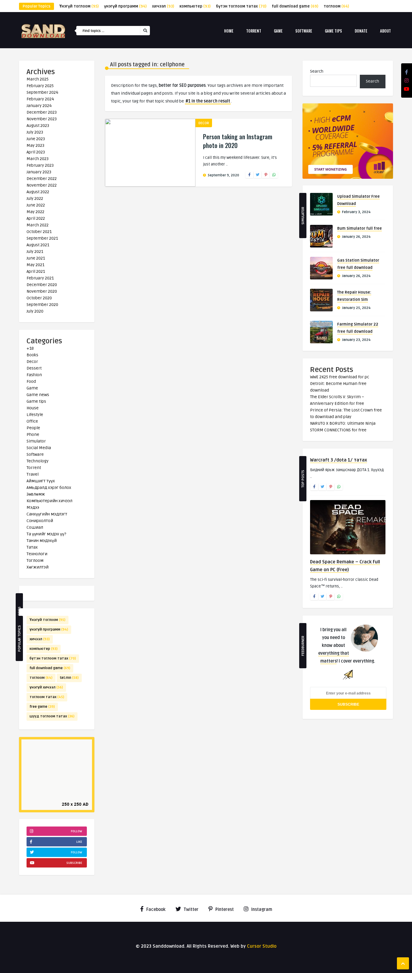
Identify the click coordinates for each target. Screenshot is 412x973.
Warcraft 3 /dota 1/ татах (338, 460)
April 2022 (36, 218)
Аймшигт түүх (41, 480)
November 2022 (42, 185)
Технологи (37, 553)
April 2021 (36, 271)
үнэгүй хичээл (46, 687)
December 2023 (42, 112)
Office (32, 421)
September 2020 (42, 304)
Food (31, 381)
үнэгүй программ (125, 6)
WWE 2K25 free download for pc (339, 376)
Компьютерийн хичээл (49, 500)
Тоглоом (35, 560)
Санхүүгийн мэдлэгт (47, 514)
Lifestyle (35, 414)
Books (32, 354)
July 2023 (35, 132)
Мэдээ (33, 507)
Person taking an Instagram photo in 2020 (237, 141)
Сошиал (35, 527)
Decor (32, 361)
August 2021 (38, 244)
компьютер (195, 6)
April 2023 (36, 152)
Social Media (39, 447)
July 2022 (35, 198)
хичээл (163, 6)
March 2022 (38, 225)
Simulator (36, 441)
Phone (33, 434)
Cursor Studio (262, 946)
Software (303, 31)
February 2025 (40, 85)
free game (42, 706)
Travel (33, 474)
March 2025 (38, 79)
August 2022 (38, 191)
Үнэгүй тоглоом (79, 6)
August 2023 (38, 125)
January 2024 (39, 105)
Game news (38, 394)
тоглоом (336, 6)
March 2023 (38, 158)
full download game (295, 6)
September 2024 (42, 92)
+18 (30, 348)
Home (228, 31)
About (385, 31)
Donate (361, 31)
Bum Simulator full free (359, 228)
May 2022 (35, 211)
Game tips (333, 31)
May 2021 (35, 264)
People (33, 427)
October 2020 (39, 298)
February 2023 (40, 165)
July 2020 (35, 311)
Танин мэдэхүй (42, 540)
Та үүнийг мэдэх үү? (46, 534)
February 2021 (40, 278)
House (33, 408)
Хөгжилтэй (38, 567)
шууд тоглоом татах (52, 716)
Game (278, 31)
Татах (32, 547)
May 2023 (35, 145)
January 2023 (39, 172)
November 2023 (42, 118)
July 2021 (35, 251)
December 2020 (42, 284)
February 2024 (40, 99)
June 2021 (36, 258)
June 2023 (36, 138)
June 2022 (36, 205)
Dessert (34, 368)
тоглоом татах (47, 697)
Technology (38, 461)
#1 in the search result (207, 101)
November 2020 (42, 291)
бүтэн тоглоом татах (241, 6)
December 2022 (42, 178)
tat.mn (69, 677)
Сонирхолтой (40, 520)
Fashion (34, 374)
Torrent (253, 31)
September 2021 (42, 238)
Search (316, 71)
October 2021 (39, 231)
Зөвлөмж (36, 494)
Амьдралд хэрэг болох (49, 487)
